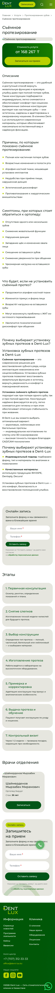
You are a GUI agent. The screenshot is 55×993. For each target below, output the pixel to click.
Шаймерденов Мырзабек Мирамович (23, 785)
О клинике (34, 925)
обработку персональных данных (23, 555)
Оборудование (37, 935)
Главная (6, 15)
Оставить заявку (17, 544)
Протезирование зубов (37, 15)
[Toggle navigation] (52, 4)
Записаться (27, 4)
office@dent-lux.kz (12, 963)
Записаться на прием (27, 61)
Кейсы (6, 941)
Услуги (17, 15)
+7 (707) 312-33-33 (15, 959)
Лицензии (34, 939)
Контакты (34, 944)
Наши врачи (35, 930)
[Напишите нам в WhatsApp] (48, 986)
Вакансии (8, 945)
